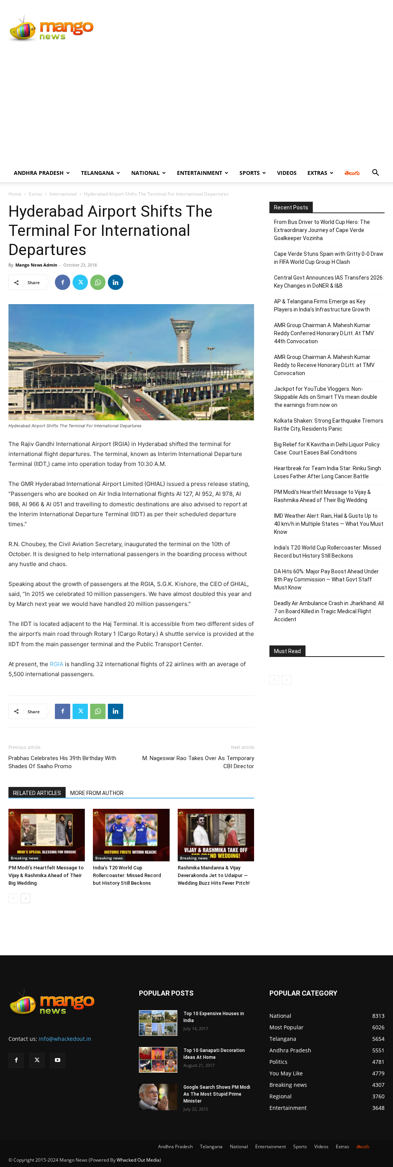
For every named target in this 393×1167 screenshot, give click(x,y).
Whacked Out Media (138, 1160)
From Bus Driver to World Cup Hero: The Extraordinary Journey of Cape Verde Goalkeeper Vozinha (322, 230)
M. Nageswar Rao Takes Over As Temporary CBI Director (198, 762)
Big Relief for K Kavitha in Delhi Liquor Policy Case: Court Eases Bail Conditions (327, 448)
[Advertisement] (196, 106)
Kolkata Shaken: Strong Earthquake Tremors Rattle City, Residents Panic (328, 425)
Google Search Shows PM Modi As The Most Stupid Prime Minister (216, 1094)
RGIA (55, 664)
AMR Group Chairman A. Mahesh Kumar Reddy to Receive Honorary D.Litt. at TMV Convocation (324, 365)
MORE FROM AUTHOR (97, 793)
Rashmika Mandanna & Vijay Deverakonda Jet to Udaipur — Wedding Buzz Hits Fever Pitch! (214, 875)
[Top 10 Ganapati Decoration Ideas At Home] (158, 1060)
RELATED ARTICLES (37, 793)
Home (14, 194)
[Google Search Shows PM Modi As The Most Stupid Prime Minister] (158, 1097)
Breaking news (24, 858)
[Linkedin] (115, 282)
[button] (375, 173)
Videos (287, 172)
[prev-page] (13, 898)
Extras (317, 172)
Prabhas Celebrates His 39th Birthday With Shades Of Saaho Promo (62, 762)
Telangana (97, 172)
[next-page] (25, 898)
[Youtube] (57, 1060)
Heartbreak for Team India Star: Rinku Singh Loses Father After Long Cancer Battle (327, 472)
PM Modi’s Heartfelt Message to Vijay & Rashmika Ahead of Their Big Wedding (46, 875)
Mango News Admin (36, 265)
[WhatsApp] (98, 282)
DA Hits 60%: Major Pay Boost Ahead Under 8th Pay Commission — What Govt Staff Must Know (326, 579)
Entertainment (199, 172)
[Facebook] (62, 282)
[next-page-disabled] (286, 680)
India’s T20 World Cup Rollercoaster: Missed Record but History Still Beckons (127, 875)
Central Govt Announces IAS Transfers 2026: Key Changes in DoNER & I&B (329, 282)
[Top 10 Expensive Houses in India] (158, 1023)
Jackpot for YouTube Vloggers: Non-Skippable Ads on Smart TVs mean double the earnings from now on (325, 397)
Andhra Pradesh (39, 172)
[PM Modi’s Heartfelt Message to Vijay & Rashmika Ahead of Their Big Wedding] (46, 835)
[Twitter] (80, 282)
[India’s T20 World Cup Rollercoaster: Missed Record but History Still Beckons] (131, 835)
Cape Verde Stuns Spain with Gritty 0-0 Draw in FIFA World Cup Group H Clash (328, 258)
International (63, 194)
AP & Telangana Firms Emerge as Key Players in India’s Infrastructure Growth (322, 305)
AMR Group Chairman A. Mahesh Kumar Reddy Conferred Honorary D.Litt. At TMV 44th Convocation (324, 333)
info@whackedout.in (65, 1038)
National (145, 172)
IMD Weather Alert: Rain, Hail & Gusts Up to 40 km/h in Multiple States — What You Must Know (328, 524)
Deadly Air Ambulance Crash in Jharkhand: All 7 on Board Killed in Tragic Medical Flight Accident (329, 611)
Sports (249, 172)
